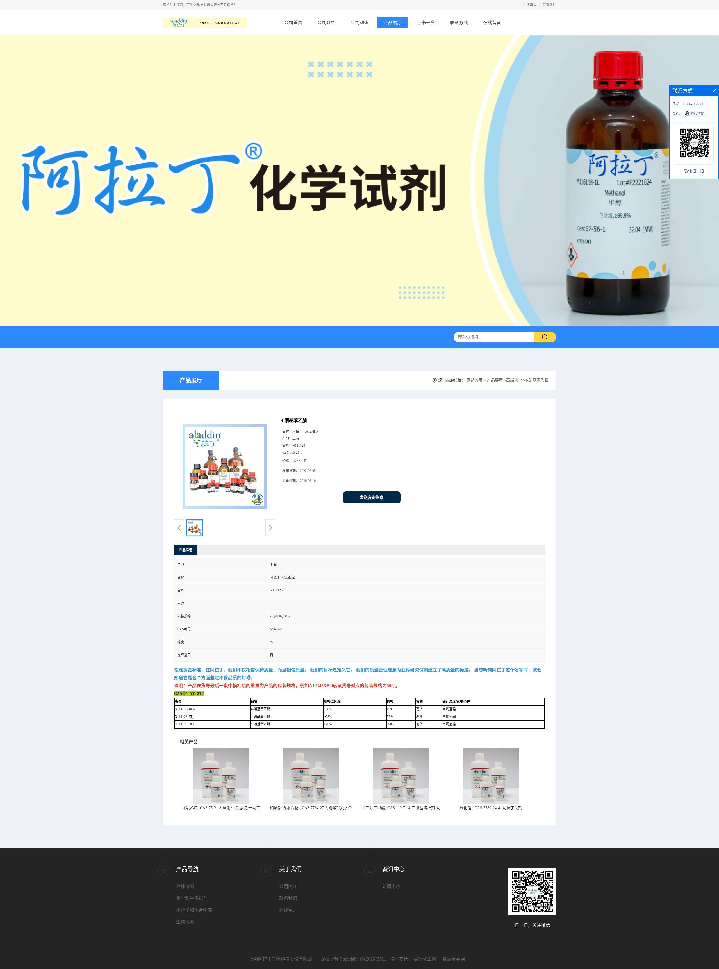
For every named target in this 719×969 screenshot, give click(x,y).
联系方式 (459, 22)
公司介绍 (326, 22)
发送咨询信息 (371, 497)
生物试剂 (185, 922)
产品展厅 (393, 22)
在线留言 (529, 5)
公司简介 (288, 886)
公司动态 (359, 22)
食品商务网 (453, 959)
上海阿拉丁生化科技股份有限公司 (283, 959)
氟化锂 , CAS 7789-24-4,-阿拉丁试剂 (490, 808)
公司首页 (293, 22)
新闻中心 (391, 886)
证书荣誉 (426, 22)
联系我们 (549, 5)
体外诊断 (185, 886)
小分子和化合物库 (194, 910)
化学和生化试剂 (192, 898)
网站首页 (475, 380)
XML (381, 959)
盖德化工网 (425, 959)
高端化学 (514, 380)
